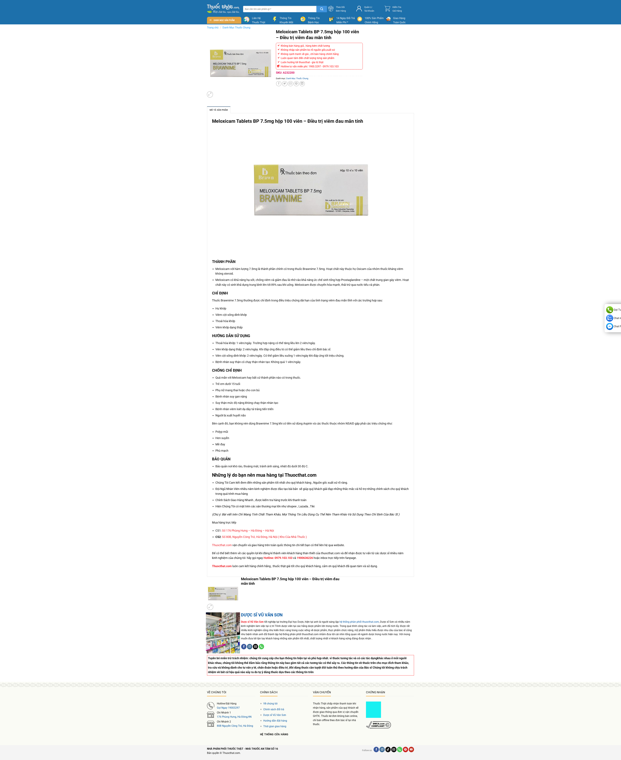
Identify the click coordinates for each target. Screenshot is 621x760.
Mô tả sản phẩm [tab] (219, 110)
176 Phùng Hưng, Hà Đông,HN (234, 716)
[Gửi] (321, 9)
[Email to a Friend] (290, 83)
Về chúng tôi (270, 703)
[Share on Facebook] (278, 83)
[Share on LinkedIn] (302, 83)
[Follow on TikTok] (388, 749)
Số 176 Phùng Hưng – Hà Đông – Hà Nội (248, 530)
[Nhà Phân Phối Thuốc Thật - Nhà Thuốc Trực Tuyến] (223, 8)
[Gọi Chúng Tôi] (261, 646)
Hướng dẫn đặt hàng (275, 720)
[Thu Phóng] (210, 94)
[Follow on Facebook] (243, 646)
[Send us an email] (255, 646)
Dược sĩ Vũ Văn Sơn (274, 715)
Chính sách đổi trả (273, 709)
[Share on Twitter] (284, 83)
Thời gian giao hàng (274, 726)
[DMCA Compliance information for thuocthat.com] (378, 724)
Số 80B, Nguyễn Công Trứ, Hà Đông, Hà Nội (249, 537)
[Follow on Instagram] (249, 646)
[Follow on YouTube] (411, 749)
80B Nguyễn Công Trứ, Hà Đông (235, 725)
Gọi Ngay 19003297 (228, 707)
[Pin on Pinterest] (296, 83)
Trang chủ (212, 27)
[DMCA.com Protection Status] (373, 709)
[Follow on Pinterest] (405, 749)
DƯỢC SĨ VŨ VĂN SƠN (262, 615)
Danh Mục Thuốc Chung (236, 27)
